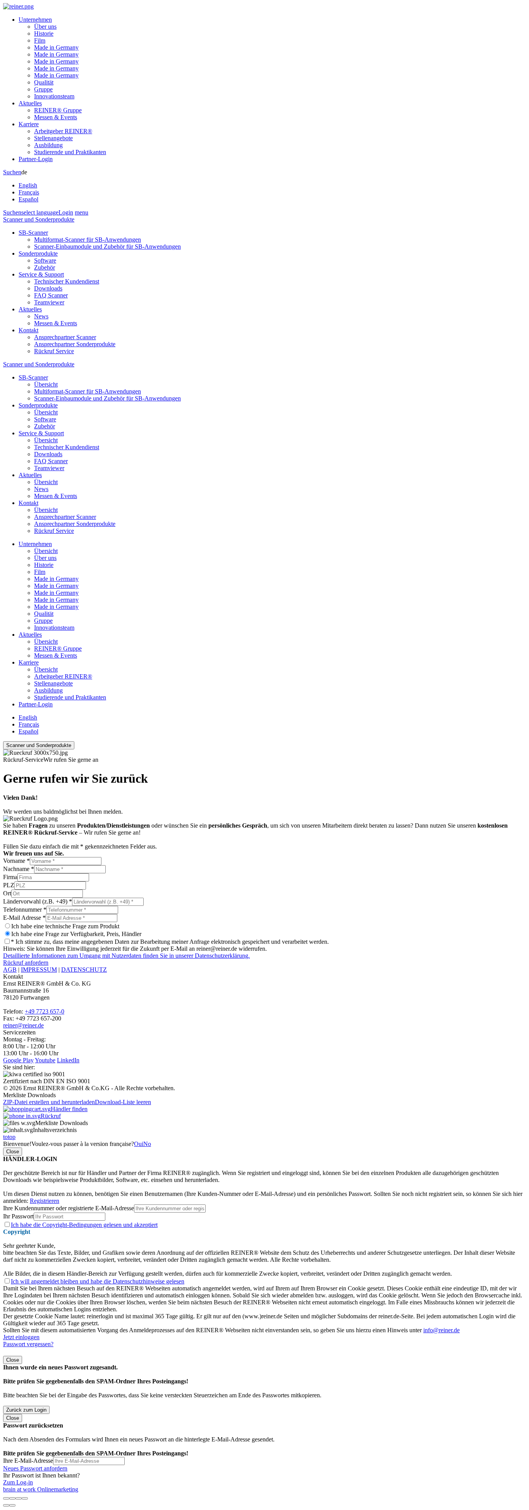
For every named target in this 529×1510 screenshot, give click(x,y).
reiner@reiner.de (23, 1025)
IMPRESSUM (39, 969)
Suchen (12, 172)
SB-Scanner (33, 232)
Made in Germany (56, 47)
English (28, 185)
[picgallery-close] (6, 1498)
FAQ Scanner (51, 295)
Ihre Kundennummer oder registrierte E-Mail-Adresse (68, 1208)
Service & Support (41, 274)
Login (65, 212)
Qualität (43, 82)
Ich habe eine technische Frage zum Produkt (65, 926)
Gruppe (43, 89)
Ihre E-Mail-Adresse (28, 1460)
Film (39, 40)
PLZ (8, 885)
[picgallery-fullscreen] (18, 1498)
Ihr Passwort (18, 1216)
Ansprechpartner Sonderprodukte (74, 344)
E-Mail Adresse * (24, 917)
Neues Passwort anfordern (35, 1468)
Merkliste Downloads (61, 1123)
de (29, 186)
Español (28, 199)
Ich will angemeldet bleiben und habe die (97, 1281)
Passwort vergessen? (28, 1344)
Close (12, 1151)
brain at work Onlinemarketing (40, 1489)
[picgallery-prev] (6, 1505)
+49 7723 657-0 (44, 1011)
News (41, 316)
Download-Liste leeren (123, 1102)
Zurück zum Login (26, 1410)
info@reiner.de (441, 1330)
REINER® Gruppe (58, 110)
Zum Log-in (18, 1482)
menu (81, 212)
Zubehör (44, 267)
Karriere (29, 124)
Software (45, 260)
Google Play (18, 1060)
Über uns (45, 26)
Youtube (45, 1060)
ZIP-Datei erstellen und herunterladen (49, 1102)
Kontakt (28, 330)
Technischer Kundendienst (66, 281)
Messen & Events (55, 117)
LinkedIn (68, 1060)
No (147, 1144)
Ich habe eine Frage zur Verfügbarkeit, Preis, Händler (76, 934)
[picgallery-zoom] (25, 1498)
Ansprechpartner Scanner (65, 337)
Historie (43, 33)
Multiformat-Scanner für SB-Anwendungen (87, 239)
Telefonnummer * (24, 909)
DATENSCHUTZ (84, 969)
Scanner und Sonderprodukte (38, 219)
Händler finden (69, 1109)
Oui (138, 1144)
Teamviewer (49, 302)
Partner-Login (36, 159)
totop (9, 1137)
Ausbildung (48, 145)
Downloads (48, 288)
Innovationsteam (54, 96)
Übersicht (46, 384)
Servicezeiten (19, 1032)
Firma (10, 877)
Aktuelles (30, 103)
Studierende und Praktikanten (70, 152)
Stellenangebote (53, 138)
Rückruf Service (54, 351)
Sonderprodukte (38, 253)
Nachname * (18, 869)
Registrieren (44, 1200)
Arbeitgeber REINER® (63, 131)
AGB (10, 969)
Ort (7, 893)
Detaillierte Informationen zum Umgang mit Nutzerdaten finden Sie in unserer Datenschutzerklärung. (126, 955)
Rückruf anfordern (25, 962)
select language (39, 212)
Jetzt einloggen (21, 1337)
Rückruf (51, 1116)
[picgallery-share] (12, 1498)
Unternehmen (35, 19)
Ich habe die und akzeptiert (84, 1224)
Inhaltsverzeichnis (55, 1130)
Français (29, 192)
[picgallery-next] (12, 1505)
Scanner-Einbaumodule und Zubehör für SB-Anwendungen (107, 246)
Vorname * (16, 860)
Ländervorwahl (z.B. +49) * (37, 901)
